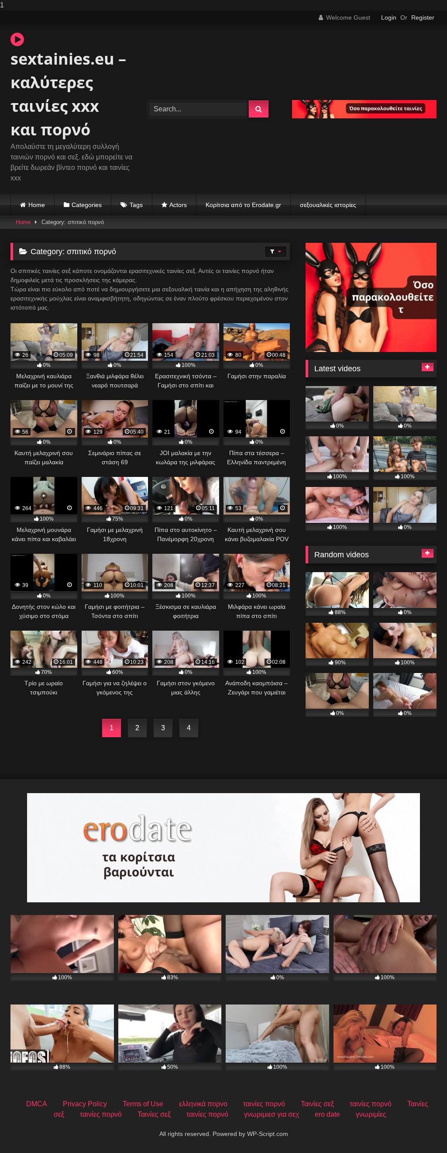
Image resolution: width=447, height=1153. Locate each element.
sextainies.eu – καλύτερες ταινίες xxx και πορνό (68, 94)
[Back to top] (420, 1129)
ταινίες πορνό (264, 1104)
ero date (327, 1114)
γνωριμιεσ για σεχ (271, 1114)
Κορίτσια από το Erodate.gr (243, 204)
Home (36, 204)
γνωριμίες (371, 1114)
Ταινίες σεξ (317, 1104)
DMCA (36, 1104)
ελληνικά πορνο (203, 1104)
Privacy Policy (85, 1104)
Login (388, 17)
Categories (87, 204)
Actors (178, 204)
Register (422, 17)
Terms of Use (143, 1104)
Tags (136, 204)
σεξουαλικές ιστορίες (328, 204)
